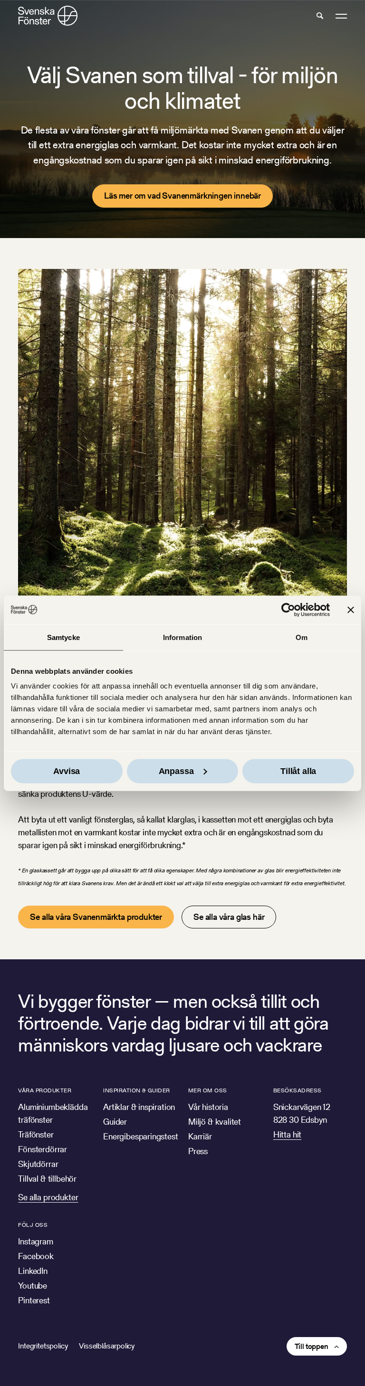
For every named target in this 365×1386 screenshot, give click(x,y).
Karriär (200, 1136)
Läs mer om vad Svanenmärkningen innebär (182, 195)
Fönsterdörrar (42, 1149)
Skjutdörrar (38, 1164)
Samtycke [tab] (63, 637)
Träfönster (35, 1134)
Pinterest (33, 1300)
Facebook (36, 1256)
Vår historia (208, 1107)
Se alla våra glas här (228, 917)
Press (198, 1151)
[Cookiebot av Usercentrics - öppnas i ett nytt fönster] (288, 609)
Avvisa (66, 771)
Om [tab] (301, 637)
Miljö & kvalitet (214, 1122)
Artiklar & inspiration (139, 1107)
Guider (115, 1122)
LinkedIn (33, 1271)
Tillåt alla (298, 771)
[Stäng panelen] (350, 609)
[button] (320, 15)
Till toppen (311, 1346)
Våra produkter (44, 1090)
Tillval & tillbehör (47, 1179)
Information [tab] (182, 637)
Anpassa (176, 771)
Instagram (35, 1241)
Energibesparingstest (140, 1136)
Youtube (32, 1285)
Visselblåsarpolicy (106, 1345)
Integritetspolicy (42, 1345)
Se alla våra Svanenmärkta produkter (96, 917)
